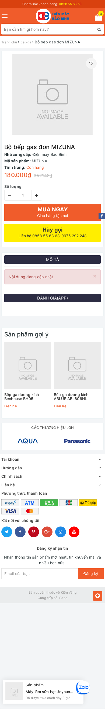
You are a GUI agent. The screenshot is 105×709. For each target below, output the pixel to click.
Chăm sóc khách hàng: (52, 4)
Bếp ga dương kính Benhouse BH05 (21, 397)
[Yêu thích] (91, 63)
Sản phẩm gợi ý (26, 334)
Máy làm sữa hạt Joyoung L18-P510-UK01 (64, 691)
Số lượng (13, 186)
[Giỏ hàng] (97, 18)
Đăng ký (90, 573)
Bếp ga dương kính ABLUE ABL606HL (71, 397)
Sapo (63, 598)
